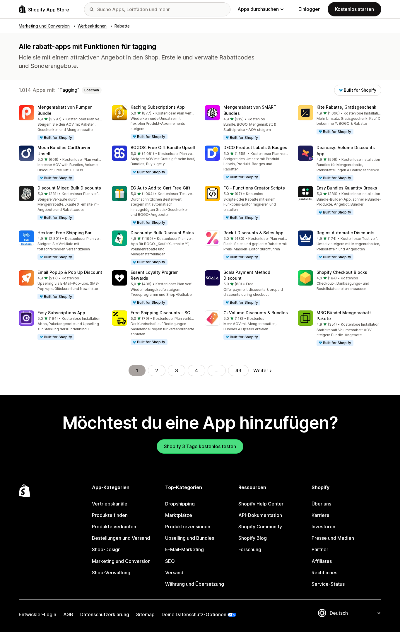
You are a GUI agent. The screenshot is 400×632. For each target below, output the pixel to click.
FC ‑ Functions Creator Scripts (254, 187)
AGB (68, 614)
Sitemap (145, 614)
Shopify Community (260, 526)
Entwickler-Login (37, 614)
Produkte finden (110, 515)
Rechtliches (324, 572)
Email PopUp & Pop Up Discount (69, 272)
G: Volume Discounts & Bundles (255, 312)
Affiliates (322, 561)
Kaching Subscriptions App (158, 107)
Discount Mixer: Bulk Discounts (69, 187)
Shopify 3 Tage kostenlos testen (200, 446)
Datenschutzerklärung (104, 614)
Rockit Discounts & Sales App (253, 232)
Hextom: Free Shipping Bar (64, 232)
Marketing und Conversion (121, 561)
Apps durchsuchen (258, 9)
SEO (170, 561)
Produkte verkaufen (114, 526)
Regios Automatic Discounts (346, 232)
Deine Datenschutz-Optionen (194, 614)
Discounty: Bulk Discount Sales (162, 232)
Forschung (249, 549)
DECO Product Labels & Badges (255, 147)
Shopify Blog (252, 538)
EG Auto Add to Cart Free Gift (160, 187)
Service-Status (328, 584)
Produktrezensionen (187, 526)
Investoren (323, 526)
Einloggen (309, 9)
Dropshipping (180, 504)
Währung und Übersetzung (194, 584)
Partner (320, 549)
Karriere (320, 515)
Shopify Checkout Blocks (342, 272)
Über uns (321, 504)
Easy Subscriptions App (61, 312)
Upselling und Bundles (189, 538)
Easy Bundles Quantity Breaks (347, 187)
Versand (174, 572)
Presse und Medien (333, 538)
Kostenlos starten (354, 9)
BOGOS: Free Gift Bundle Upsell (163, 147)
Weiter (260, 370)
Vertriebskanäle (109, 504)
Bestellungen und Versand (121, 538)
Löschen (91, 90)
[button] (60, 123)
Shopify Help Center (260, 504)
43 (238, 370)
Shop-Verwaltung (111, 572)
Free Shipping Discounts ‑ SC (160, 312)
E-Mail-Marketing (184, 549)
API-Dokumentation (260, 515)
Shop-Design (106, 549)
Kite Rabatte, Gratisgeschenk (346, 107)
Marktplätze (178, 515)
